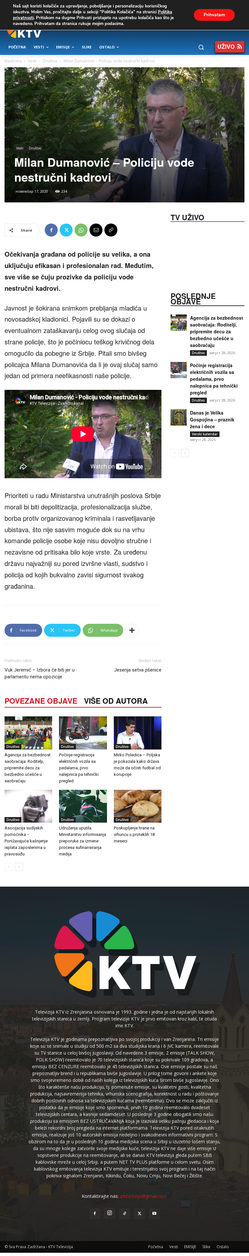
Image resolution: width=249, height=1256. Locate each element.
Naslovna (13, 61)
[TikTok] (124, 1214)
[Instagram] (109, 1213)
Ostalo (223, 1247)
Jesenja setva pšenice (137, 670)
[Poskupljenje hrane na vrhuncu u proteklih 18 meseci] (137, 806)
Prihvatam (214, 15)
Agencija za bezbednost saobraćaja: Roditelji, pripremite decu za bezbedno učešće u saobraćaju (28, 767)
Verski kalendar (205, 434)
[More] (132, 630)
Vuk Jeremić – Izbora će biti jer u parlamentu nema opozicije (40, 673)
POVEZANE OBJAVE (41, 700)
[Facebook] (51, 230)
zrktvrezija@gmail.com (143, 1196)
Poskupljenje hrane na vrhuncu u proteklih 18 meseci (134, 834)
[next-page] (19, 867)
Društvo (50, 61)
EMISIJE (190, 1247)
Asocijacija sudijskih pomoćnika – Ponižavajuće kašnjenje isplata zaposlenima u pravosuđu (26, 841)
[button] (200, 47)
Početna (155, 1247)
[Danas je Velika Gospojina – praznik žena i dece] (179, 417)
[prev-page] (9, 867)
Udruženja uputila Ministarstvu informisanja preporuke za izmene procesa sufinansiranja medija (82, 841)
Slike (206, 1247)
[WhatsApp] (81, 230)
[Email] (95, 230)
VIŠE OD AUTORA (116, 700)
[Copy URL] (110, 230)
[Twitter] (66, 230)
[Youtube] (154, 1214)
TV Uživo (187, 216)
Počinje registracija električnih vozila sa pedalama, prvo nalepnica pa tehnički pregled (79, 767)
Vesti (32, 61)
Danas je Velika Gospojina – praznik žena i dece (212, 419)
